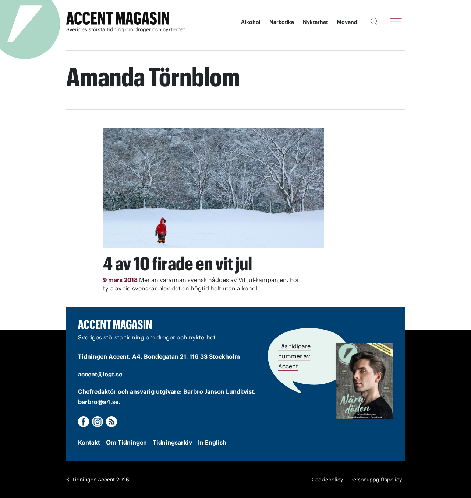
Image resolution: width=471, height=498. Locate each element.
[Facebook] (83, 421)
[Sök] (374, 21)
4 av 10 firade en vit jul (177, 264)
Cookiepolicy (327, 479)
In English (212, 442)
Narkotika (281, 22)
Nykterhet (315, 22)
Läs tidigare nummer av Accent (294, 356)
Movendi (348, 22)
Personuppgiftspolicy (376, 479)
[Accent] (115, 324)
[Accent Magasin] (117, 18)
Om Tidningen (126, 442)
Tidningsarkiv (172, 442)
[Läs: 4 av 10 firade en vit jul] (213, 188)
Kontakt (89, 442)
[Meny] (396, 22)
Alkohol (251, 22)
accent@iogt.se (100, 374)
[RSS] (111, 421)
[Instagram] (97, 421)
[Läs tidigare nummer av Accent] (364, 381)
